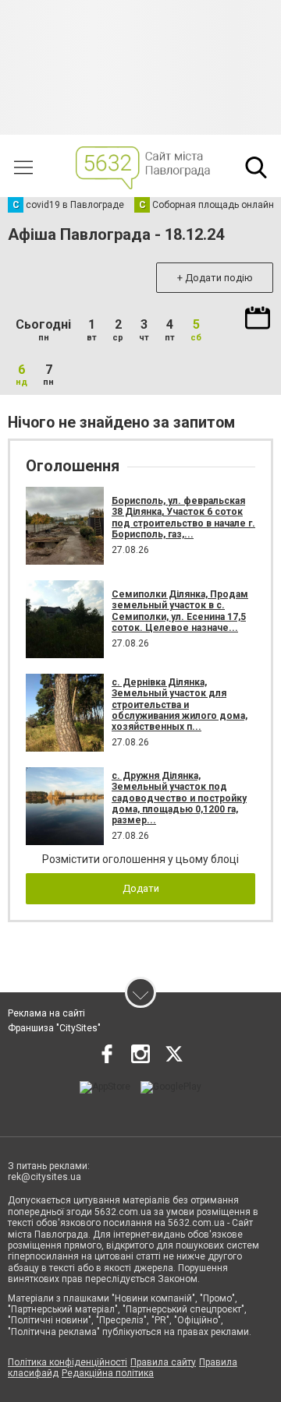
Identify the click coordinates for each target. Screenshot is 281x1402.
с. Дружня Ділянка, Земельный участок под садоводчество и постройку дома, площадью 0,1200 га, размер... (179, 798)
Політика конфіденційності (67, 1362)
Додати (141, 888)
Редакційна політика (108, 1373)
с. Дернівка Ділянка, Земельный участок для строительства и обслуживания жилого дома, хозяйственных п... (179, 705)
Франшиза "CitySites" (54, 1028)
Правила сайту (163, 1362)
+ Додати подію (215, 278)
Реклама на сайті (46, 1013)
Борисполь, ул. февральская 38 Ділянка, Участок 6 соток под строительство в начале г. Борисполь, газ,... (183, 517)
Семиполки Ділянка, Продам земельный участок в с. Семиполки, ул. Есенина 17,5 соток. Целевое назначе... (180, 611)
